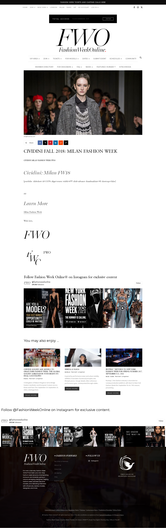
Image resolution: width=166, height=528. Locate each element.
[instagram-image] (43, 308)
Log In (94, 7)
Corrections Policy (92, 510)
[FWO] (33, 258)
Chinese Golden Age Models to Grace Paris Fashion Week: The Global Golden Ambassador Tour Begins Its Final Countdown (42, 372)
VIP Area (34, 59)
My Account (83, 7)
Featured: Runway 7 (106, 67)
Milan (61, 7)
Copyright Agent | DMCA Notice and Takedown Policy (62, 510)
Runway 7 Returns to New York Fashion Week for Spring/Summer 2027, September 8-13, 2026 (124, 371)
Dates (85, 59)
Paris (69, 7)
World (67, 372)
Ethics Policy (117, 510)
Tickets (56, 59)
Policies (82, 510)
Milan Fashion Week (33, 212)
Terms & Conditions (105, 515)
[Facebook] (134, 7)
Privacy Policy (119, 515)
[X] (141, 7)
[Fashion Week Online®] (83, 41)
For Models (71, 59)
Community (131, 59)
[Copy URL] (66, 142)
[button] (140, 58)
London (53, 7)
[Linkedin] (55, 142)
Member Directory (44, 67)
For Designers (64, 67)
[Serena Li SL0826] (83, 357)
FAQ (78, 67)
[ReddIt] (60, 142)
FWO (47, 252)
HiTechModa (125, 67)
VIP (75, 7)
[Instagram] (138, 7)
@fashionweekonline (41, 282)
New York (41, 7)
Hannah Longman (36, 378)
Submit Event (99, 59)
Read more (31, 395)
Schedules (115, 59)
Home (25, 7)
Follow (138, 283)
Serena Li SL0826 (72, 369)
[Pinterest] (50, 142)
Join (32, 7)
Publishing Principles (105, 510)
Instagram (95, 461)
